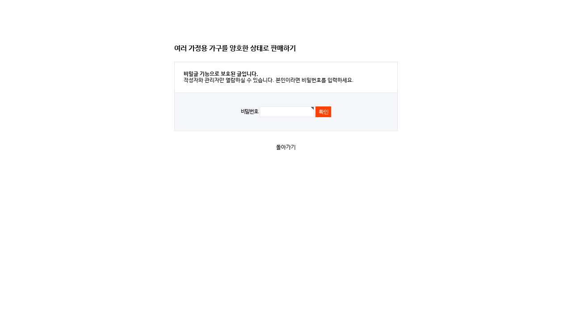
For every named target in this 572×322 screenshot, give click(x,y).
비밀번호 (249, 112)
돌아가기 (286, 147)
